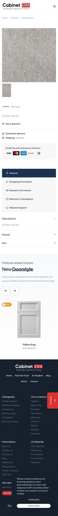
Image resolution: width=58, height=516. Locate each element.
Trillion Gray (29, 344)
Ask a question (13, 123)
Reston (34, 425)
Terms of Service (10, 470)
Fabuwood (36, 450)
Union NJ (35, 421)
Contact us (7, 450)
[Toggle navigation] (54, 6)
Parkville (35, 429)
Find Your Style (9, 413)
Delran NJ (35, 433)
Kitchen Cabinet (9, 401)
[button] (6, 291)
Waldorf (35, 401)
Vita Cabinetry (38, 446)
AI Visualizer (7, 417)
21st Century (37, 458)
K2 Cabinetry (37, 454)
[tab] (29, 173)
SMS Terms (7, 474)
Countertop (7, 409)
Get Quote (7, 454)
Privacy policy (8, 466)
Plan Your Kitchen (10, 421)
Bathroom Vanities (10, 405)
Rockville (35, 409)
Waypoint (35, 462)
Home (5, 17)
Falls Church (36, 413)
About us (6, 446)
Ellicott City (36, 405)
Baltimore (35, 417)
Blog (4, 458)
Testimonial (7, 462)
